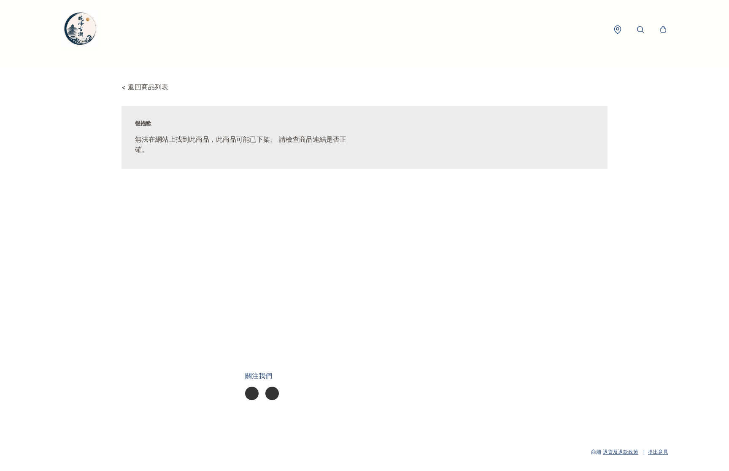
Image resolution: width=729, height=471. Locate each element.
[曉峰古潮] (80, 29)
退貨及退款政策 (620, 452)
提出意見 (658, 452)
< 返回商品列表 (145, 87)
